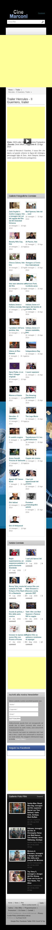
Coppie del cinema (33, 458)
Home (10, 90)
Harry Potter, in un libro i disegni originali (16, 374)
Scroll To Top (40, 921)
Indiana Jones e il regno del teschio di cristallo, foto (33, 307)
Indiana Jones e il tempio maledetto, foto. (33, 330)
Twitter (29, 921)
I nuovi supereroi (32, 372)
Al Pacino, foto (31, 242)
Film (22, 903)
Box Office (18, 908)
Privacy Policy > (20, 739)
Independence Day (33, 351)
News (17, 903)
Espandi (40, 796)
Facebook (23, 921)
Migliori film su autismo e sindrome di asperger (33, 637)
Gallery (10, 908)
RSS (33, 921)
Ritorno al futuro (15, 395)
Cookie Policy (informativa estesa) (18, 916)
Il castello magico (16, 437)
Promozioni (12, 910)
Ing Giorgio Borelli (21, 918)
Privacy (40, 913)
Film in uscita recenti (29, 905)
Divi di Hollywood (16, 526)
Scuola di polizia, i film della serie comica (16, 614)
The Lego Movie (32, 416)
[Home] (27, 14)
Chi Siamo (21, 910)
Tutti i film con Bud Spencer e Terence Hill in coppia (33, 614)
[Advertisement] (26, 61)
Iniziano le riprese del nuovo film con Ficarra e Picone (17, 637)
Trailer (18, 90)
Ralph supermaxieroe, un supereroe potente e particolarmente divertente (16, 563)
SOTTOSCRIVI (14, 719)
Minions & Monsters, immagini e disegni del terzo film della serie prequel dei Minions (35, 855)
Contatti (30, 910)
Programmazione (30, 908)
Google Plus (15, 921)
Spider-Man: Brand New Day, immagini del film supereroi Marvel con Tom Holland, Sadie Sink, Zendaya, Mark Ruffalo (34, 810)
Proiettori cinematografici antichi (32, 505)
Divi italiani (13, 502)
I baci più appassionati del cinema (32, 481)
